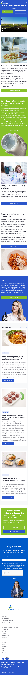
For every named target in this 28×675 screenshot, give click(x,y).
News (3, 644)
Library (4, 642)
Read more (8, 381)
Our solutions (20, 12)
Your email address (7, 557)
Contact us (14, 531)
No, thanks (12, 672)
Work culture (5, 635)
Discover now (7, 12)
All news (23, 327)
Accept (4, 672)
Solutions (4, 631)
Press (3, 648)
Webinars (5, 646)
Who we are (5, 618)
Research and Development (10, 627)
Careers (4, 637)
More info (5, 668)
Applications (5, 629)
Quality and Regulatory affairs (11, 622)
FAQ (3, 650)
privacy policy (18, 568)
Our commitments (7, 620)
